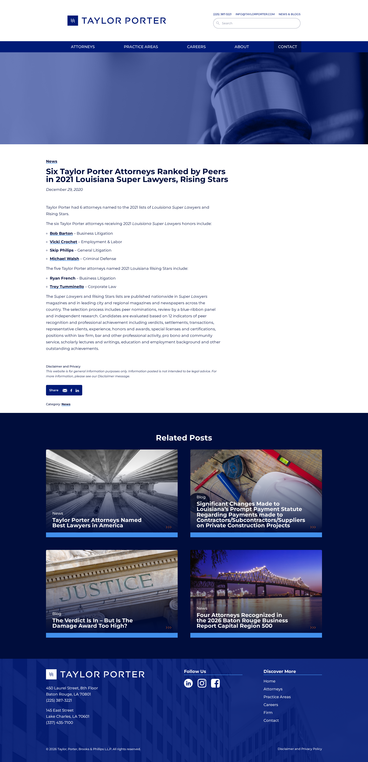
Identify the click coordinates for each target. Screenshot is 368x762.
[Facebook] (71, 391)
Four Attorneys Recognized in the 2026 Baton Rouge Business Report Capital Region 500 (242, 620)
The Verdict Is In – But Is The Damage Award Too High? (92, 623)
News (51, 161)
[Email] (65, 391)
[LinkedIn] (77, 391)
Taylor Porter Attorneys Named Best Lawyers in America (97, 522)
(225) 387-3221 (59, 700)
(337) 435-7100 (59, 722)
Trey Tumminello (67, 286)
